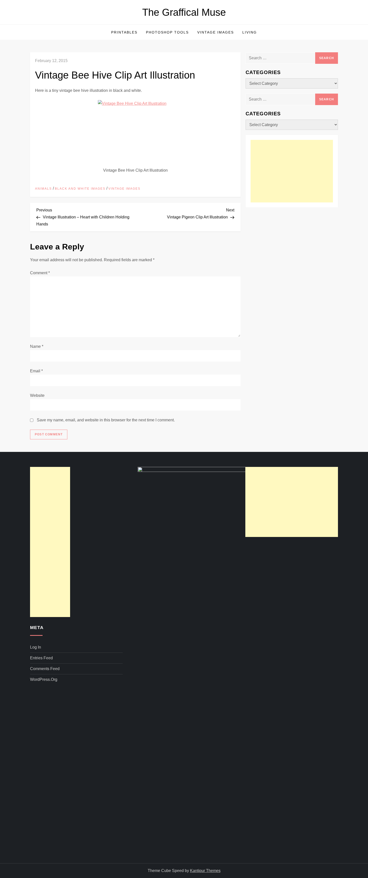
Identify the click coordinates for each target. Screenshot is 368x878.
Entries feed (41, 658)
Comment (40, 273)
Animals (43, 188)
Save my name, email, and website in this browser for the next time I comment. (106, 420)
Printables (124, 32)
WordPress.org (43, 679)
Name (36, 346)
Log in (35, 647)
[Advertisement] (292, 171)
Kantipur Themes (205, 870)
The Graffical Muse (184, 12)
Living (249, 32)
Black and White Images (80, 188)
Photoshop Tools (167, 32)
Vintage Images (215, 32)
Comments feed (45, 669)
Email (36, 371)
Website (37, 395)
